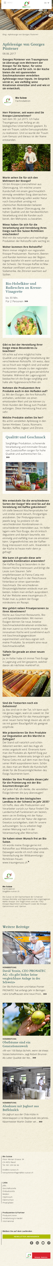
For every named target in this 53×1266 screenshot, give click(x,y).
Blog (4, 34)
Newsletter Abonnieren (26, 1236)
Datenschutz (8, 1200)
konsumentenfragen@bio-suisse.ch (18, 1172)
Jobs (4, 1185)
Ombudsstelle (9, 1191)
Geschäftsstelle (9, 1188)
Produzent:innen (10, 1215)
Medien (6, 1194)
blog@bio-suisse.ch (11, 891)
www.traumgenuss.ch (15, 862)
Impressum (7, 1197)
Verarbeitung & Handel (13, 1218)
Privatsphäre (8, 1202)
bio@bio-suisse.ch (10, 1169)
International (8, 1221)
